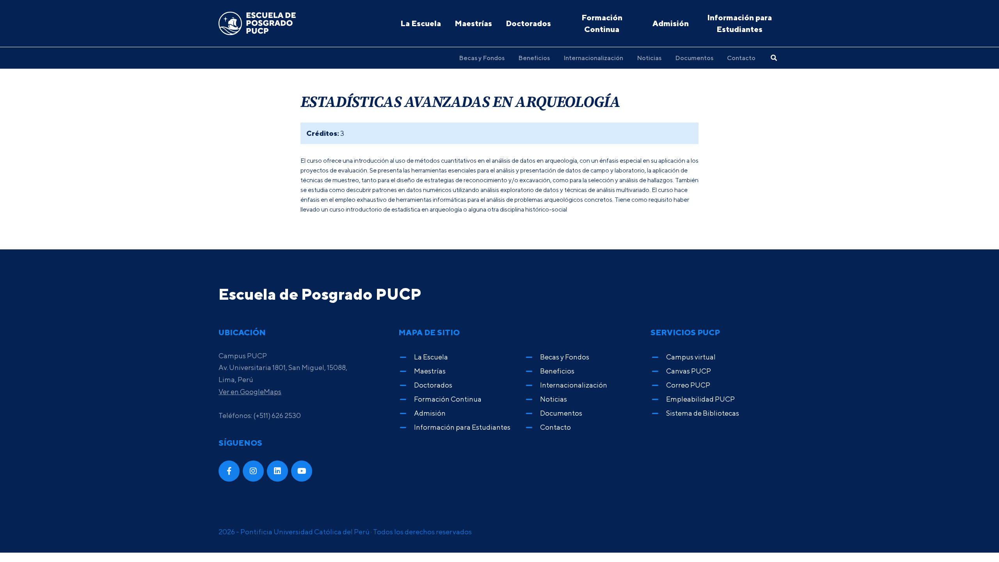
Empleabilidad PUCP (700, 399)
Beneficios (534, 58)
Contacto (741, 58)
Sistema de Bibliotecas (702, 413)
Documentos (694, 58)
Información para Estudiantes (739, 23)
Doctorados (528, 23)
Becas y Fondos (482, 58)
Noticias (649, 58)
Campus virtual (691, 357)
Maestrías (473, 23)
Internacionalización (593, 58)
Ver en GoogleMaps (250, 392)
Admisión (670, 23)
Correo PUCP (688, 385)
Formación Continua (601, 23)
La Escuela (420, 23)
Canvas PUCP (688, 371)
